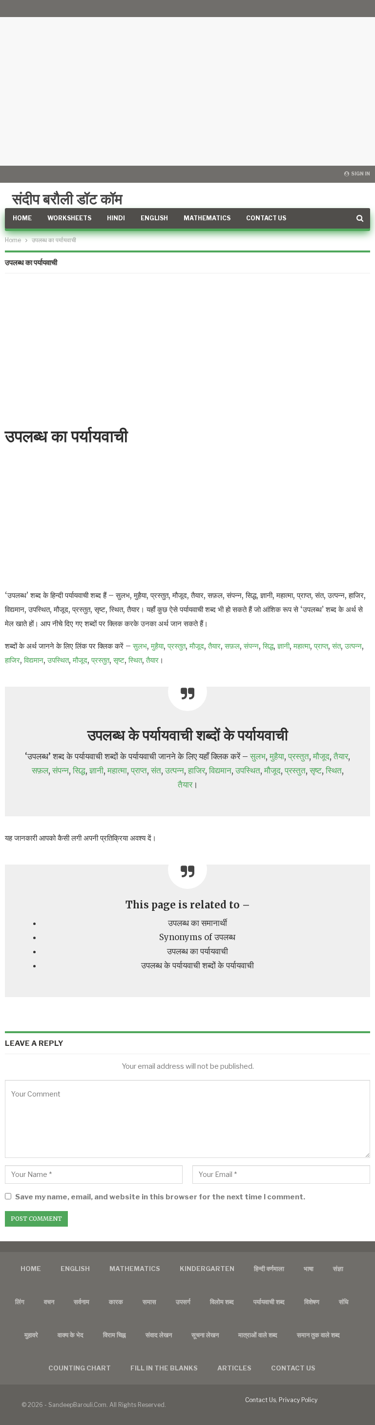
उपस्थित (58, 660)
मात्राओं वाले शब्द (257, 1335)
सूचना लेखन (205, 1335)
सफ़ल (232, 646)
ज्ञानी (283, 646)
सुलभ (140, 646)
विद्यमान (33, 660)
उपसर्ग (183, 1302)
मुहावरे (31, 1335)
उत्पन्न (353, 646)
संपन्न (251, 646)
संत (336, 646)
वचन (49, 1302)
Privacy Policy (298, 1400)
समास (149, 1302)
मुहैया (157, 646)
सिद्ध (268, 646)
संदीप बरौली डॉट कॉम (67, 199)
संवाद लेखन (159, 1335)
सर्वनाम (81, 1302)
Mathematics (207, 218)
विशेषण (311, 1302)
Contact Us (266, 218)
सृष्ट (119, 660)
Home (22, 218)
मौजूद (196, 646)
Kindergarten (207, 1268)
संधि (344, 1302)
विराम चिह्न (114, 1335)
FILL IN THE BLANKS (164, 1368)
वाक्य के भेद (70, 1335)
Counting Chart (79, 1368)
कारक (116, 1302)
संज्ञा (338, 1268)
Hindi (116, 218)
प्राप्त (321, 646)
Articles (234, 1368)
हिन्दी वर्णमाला (269, 1268)
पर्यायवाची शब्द (269, 1302)
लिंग (19, 1302)
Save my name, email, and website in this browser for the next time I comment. (160, 1197)
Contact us (293, 1368)
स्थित (135, 660)
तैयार (214, 646)
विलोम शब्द (222, 1302)
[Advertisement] (187, 83)
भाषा (308, 1268)
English (154, 218)
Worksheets (69, 218)
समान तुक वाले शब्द (318, 1335)
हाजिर (12, 660)
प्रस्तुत (176, 646)
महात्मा (301, 646)
